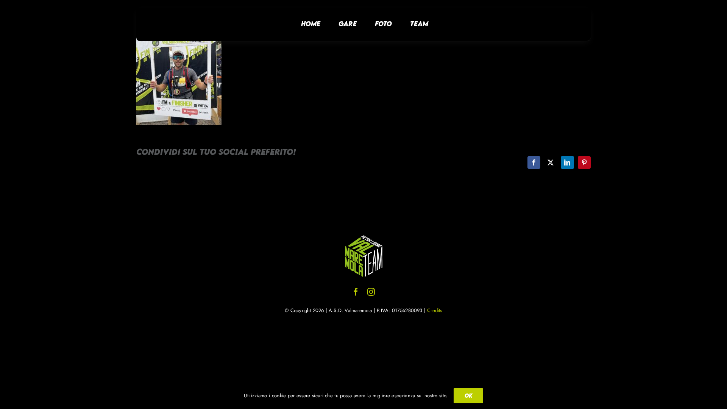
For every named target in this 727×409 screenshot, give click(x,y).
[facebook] (356, 292)
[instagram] (371, 292)
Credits (434, 310)
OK (468, 395)
